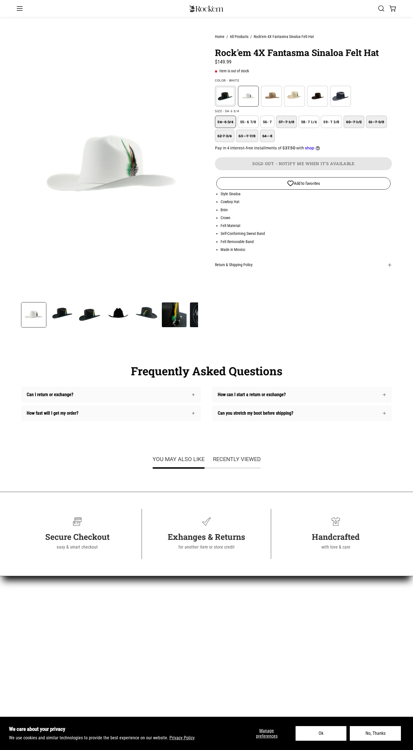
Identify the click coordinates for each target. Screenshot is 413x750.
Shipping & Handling (135, 633)
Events (123, 707)
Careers (124, 670)
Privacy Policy (182, 737)
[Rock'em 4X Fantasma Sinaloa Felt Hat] (33, 314)
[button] (381, 8)
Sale (25, 670)
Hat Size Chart (130, 660)
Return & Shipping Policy (234, 264)
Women (28, 623)
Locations (125, 697)
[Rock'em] (206, 8)
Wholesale (126, 679)
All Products (239, 36)
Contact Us (126, 623)
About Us (125, 614)
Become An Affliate (134, 688)
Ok (321, 733)
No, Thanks (375, 733)
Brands (27, 660)
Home (219, 36)
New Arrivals (32, 614)
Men (25, 633)
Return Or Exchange (135, 642)
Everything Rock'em (38, 679)
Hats (25, 651)
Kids (25, 642)
